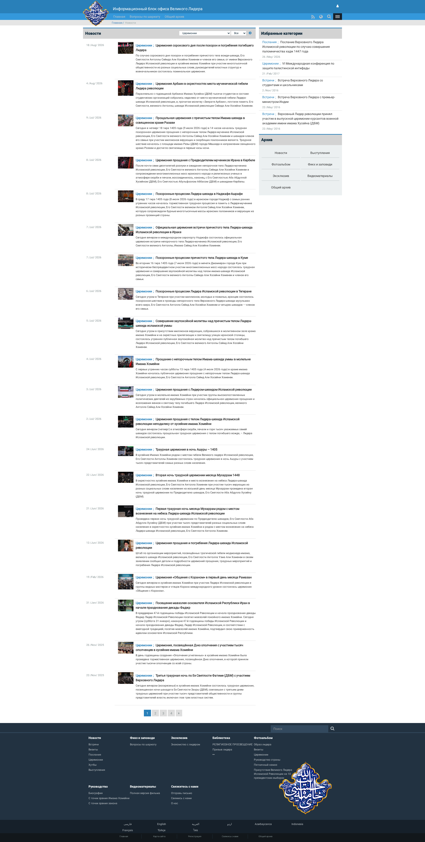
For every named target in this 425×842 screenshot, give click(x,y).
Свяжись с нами (230, 836)
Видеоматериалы (143, 786)
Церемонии (144, 45)
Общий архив (174, 16)
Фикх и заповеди (142, 738)
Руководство (98, 786)
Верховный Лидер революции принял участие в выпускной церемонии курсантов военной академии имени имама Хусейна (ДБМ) (300, 118)
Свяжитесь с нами (184, 786)
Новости (95, 738)
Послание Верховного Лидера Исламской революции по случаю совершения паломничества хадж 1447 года (296, 46)
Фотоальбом (263, 738)
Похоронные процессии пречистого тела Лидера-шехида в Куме (202, 257)
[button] (337, 16)
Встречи (268, 80)
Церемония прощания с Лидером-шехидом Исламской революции (204, 389)
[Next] (179, 713)
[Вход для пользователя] (337, 6)
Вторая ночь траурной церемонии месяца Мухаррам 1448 (198, 475)
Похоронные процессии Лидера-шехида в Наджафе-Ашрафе (199, 194)
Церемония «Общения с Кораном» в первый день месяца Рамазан (204, 577)
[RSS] (313, 16)
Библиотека (221, 738)
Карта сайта (159, 836)
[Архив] (233, 755)
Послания (269, 42)
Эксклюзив (179, 738)
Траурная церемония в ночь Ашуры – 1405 (186, 449)
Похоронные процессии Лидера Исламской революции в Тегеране (203, 291)
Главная (119, 16)
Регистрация (194, 836)
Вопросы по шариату (145, 16)
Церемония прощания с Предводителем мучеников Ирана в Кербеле (205, 160)
